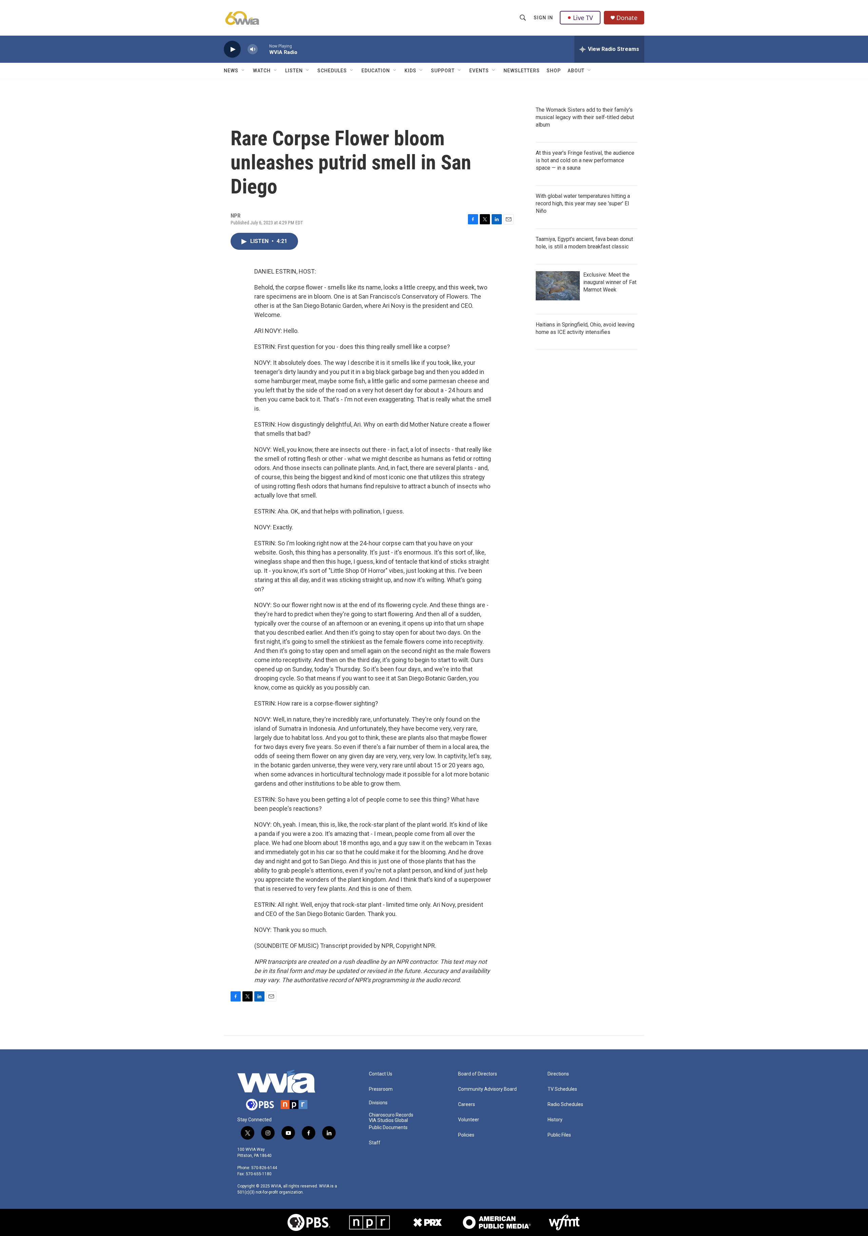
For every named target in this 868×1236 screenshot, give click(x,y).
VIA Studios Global (388, 1120)
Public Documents (388, 1127)
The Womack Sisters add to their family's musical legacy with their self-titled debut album (585, 117)
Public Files (559, 1135)
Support (443, 70)
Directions (558, 1073)
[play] (232, 49)
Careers (466, 1104)
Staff (374, 1142)
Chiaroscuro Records (391, 1115)
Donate (626, 17)
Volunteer (468, 1119)
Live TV (583, 18)
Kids (410, 70)
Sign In (543, 17)
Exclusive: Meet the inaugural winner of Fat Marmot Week (609, 282)
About (576, 70)
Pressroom (381, 1089)
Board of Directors (477, 1073)
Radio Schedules (565, 1104)
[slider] (263, 49)
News (231, 70)
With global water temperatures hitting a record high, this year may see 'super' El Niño (583, 203)
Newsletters (522, 70)
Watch (262, 70)
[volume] (252, 49)
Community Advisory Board (487, 1089)
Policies (466, 1135)
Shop (554, 70)
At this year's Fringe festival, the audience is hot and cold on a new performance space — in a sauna (585, 160)
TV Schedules (562, 1089)
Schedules (332, 70)
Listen (294, 70)
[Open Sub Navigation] (243, 70)
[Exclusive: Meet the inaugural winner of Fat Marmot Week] (558, 285)
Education (375, 70)
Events (479, 70)
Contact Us (380, 1073)
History (555, 1119)
